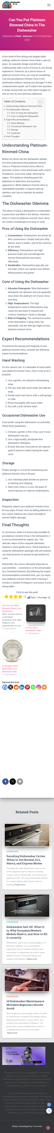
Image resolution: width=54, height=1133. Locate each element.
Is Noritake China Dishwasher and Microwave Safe (10, 669)
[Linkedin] (21, 687)
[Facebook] (4, 687)
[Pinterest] (27, 687)
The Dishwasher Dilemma (17, 109)
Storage (14, 130)
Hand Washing (17, 123)
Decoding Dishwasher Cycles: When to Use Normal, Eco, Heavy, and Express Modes (25, 859)
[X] (10, 687)
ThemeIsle (37, 1126)
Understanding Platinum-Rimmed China (24, 106)
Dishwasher (12, 852)
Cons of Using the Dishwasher (25, 116)
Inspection (15, 133)
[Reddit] (16, 687)
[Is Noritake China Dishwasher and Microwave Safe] (12, 650)
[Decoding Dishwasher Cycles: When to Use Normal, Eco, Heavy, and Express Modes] (27, 835)
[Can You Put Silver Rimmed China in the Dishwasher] (14, 617)
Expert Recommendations (18, 119)
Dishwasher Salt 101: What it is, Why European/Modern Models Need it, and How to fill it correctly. (26, 932)
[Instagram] (38, 687)
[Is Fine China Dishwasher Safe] (36, 615)
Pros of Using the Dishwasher (24, 113)
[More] (44, 687)
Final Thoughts (13, 136)
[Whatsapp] (33, 687)
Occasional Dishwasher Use (24, 126)
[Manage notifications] (48, 1128)
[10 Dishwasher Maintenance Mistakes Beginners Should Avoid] (27, 980)
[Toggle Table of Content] (39, 101)
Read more (20, 884)
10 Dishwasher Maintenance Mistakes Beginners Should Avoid (25, 1004)
